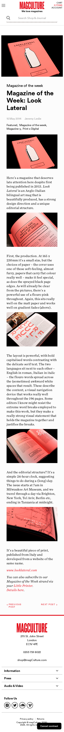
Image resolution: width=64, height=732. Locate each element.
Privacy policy (26, 718)
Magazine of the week (32, 125)
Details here (15, 590)
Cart (59, 3)
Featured (12, 125)
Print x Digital (31, 128)
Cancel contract (49, 726)
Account (57, 8)
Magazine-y (14, 128)
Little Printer (23, 586)
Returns (40, 718)
